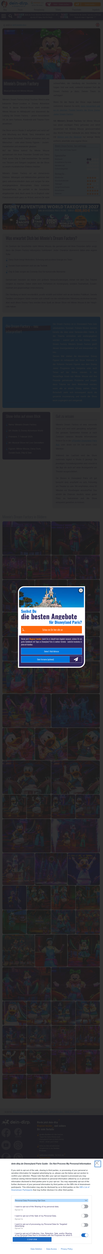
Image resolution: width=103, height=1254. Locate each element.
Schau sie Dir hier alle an (52, 629)
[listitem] (51, 1200)
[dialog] (51, 1206)
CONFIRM (32, 1239)
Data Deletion (36, 1249)
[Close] (97, 1163)
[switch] (84, 1206)
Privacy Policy (67, 1249)
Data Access (51, 1249)
